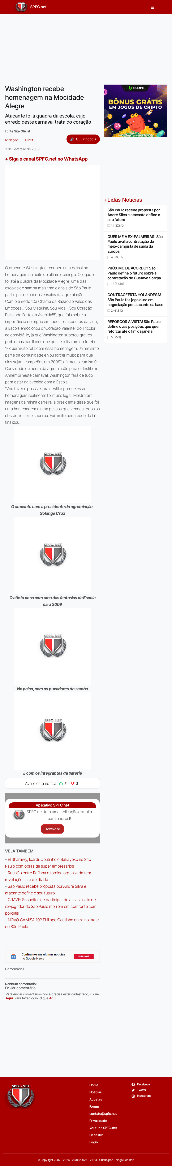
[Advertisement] (86, 46)
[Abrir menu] (152, 7)
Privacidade (98, 1121)
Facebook (143, 1084)
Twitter (141, 1090)
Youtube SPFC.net (103, 1128)
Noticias (95, 1092)
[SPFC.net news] (52, 956)
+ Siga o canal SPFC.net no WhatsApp (46, 159)
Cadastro (96, 1135)
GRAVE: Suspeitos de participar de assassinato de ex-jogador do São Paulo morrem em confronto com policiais (50, 906)
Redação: (19, 140)
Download (52, 829)
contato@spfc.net (103, 1113)
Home (93, 1085)
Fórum (94, 1106)
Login (93, 1142)
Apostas (95, 1099)
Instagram (144, 1095)
